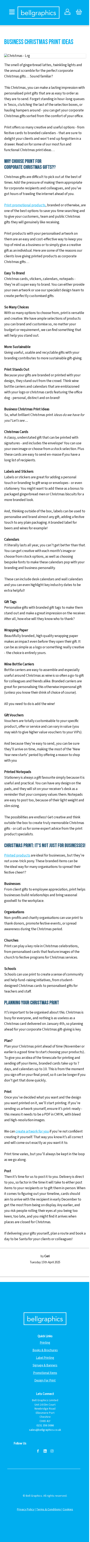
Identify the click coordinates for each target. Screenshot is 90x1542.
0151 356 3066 (45, 1426)
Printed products (17, 855)
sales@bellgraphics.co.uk (45, 1430)
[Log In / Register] (67, 12)
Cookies (68, 1509)
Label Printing (45, 1358)
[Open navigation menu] (12, 12)
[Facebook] (38, 1451)
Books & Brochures (45, 1350)
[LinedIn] (45, 1451)
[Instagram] (52, 1451)
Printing (45, 1343)
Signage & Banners (45, 1365)
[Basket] (79, 12)
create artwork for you (32, 1131)
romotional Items (46, 1373)
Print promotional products (24, 205)
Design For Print (45, 1380)
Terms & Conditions (48, 1509)
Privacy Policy (25, 1509)
